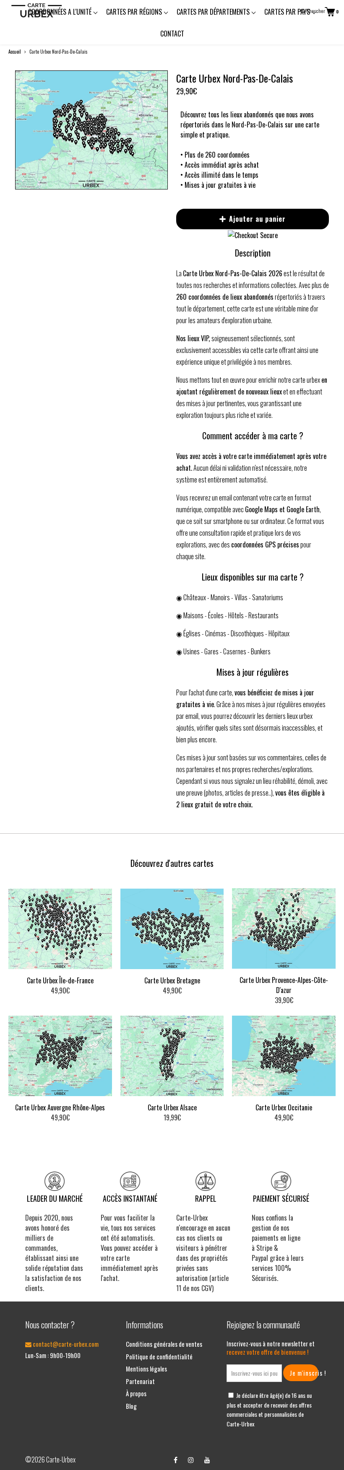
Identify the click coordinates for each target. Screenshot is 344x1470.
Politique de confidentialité (159, 1356)
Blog (131, 1405)
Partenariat (140, 1381)
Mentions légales (146, 1368)
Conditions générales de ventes (164, 1343)
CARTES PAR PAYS (288, 12)
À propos (136, 1393)
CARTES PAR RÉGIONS (135, 12)
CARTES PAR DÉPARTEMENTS (214, 12)
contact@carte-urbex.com (65, 1343)
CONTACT (172, 34)
